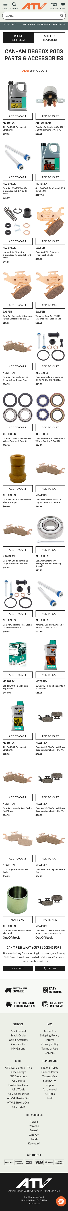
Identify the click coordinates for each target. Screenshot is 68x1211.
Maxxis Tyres (49, 1067)
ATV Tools (18, 1089)
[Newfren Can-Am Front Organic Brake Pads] (50, 839)
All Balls (50, 1093)
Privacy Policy (50, 1044)
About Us (50, 1031)
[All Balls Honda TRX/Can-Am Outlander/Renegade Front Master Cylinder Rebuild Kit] (18, 221)
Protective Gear (18, 1085)
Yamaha (34, 1126)
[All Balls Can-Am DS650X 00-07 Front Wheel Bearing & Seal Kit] (50, 408)
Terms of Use (49, 1048)
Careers (50, 1052)
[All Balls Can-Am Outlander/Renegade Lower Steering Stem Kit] (50, 530)
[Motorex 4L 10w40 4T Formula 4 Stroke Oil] (18, 96)
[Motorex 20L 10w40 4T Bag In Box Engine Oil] (18, 655)
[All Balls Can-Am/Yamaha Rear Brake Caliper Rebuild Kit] (18, 594)
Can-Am (34, 1134)
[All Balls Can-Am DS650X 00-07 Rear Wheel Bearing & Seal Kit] (18, 408)
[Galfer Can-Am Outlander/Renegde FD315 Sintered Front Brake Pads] (18, 285)
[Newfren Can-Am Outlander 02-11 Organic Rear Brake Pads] (18, 346)
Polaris (34, 1121)
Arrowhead (50, 1089)
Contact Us (18, 1044)
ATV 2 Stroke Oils (18, 1102)
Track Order (18, 1035)
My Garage (18, 1048)
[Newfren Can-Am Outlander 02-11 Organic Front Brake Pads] (18, 530)
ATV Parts (18, 1080)
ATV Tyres (18, 1106)
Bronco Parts (49, 1072)
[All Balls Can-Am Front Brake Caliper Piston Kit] (18, 900)
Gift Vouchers (18, 1076)
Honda (34, 1139)
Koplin (50, 1085)
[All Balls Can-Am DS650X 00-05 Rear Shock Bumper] (18, 469)
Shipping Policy (49, 1035)
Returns (49, 1039)
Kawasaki (34, 1143)
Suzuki (34, 1130)
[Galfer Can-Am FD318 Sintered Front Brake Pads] (50, 221)
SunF (50, 1098)
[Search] (61, 15)
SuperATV (49, 1080)
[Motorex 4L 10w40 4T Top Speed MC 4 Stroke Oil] (50, 158)
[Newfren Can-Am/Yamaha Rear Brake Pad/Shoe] (18, 778)
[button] (61, 1201)
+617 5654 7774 (52, 1190)
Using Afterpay (18, 1039)
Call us (52, 968)
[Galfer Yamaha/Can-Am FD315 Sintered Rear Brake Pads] (50, 285)
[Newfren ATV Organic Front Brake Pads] (18, 839)
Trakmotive (49, 1076)
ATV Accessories (18, 1093)
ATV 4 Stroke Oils (18, 1098)
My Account (18, 1031)
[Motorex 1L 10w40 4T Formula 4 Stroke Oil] (18, 716)
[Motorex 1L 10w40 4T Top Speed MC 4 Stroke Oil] (50, 655)
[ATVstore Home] (34, 1183)
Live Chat (18, 968)
